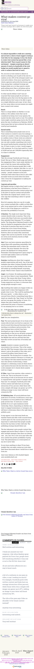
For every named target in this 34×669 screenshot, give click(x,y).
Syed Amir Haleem (7, 23)
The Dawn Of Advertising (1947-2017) (14, 12)
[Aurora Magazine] (17, 2)
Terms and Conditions (13, 663)
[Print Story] (9, 464)
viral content (19, 461)
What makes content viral (7, 461)
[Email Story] (12, 464)
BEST (29, 542)
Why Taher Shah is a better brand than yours (16, 490)
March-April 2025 (17, 652)
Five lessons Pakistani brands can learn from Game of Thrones (16, 534)
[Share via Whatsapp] (7, 464)
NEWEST (23, 542)
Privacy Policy (22, 663)
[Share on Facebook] (2, 464)
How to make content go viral (19, 459)
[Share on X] (4, 464)
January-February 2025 (6, 653)
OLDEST (15, 542)
